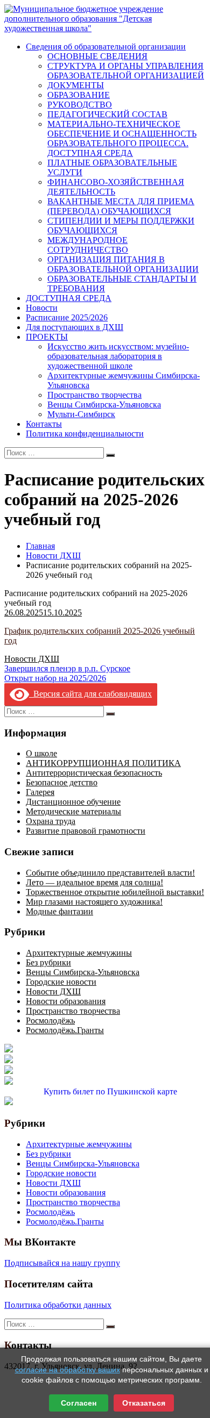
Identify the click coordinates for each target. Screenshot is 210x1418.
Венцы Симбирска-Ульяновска (104, 404)
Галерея (40, 792)
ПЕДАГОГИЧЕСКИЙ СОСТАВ (107, 114)
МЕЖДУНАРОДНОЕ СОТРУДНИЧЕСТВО (87, 244)
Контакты (44, 423)
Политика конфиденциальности (85, 433)
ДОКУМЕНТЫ (75, 85)
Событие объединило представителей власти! (110, 872)
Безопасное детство (61, 782)
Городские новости (61, 981)
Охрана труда (50, 821)
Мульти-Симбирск (81, 414)
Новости (42, 307)
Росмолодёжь (50, 1020)
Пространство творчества (94, 394)
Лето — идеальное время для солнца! (94, 882)
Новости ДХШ (53, 555)
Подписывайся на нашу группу (62, 1262)
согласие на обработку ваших (67, 1369)
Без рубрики (48, 962)
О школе (41, 753)
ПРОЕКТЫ (47, 336)
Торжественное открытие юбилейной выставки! (115, 892)
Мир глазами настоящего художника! (94, 901)
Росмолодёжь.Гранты (65, 1030)
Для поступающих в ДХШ (74, 327)
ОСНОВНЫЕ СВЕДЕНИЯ (97, 56)
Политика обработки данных (57, 1304)
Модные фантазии (59, 911)
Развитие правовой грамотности (85, 830)
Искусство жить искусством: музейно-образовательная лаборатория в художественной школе (118, 356)
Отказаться (143, 1403)
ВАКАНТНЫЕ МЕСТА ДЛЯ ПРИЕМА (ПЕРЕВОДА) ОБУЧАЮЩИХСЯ (120, 206)
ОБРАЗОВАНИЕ (78, 94)
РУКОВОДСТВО (79, 104)
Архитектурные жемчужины (79, 952)
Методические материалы (73, 811)
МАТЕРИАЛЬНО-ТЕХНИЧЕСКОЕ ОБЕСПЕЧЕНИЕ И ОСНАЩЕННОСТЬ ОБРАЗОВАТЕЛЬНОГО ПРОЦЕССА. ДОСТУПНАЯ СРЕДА (122, 138)
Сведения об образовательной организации (106, 46)
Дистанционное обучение (73, 801)
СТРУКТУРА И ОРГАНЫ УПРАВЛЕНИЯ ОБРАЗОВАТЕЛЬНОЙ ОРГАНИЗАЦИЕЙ (125, 70)
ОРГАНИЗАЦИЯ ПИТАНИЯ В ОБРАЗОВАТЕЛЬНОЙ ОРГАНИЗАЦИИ (123, 264)
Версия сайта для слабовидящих (90, 693)
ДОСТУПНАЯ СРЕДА (68, 298)
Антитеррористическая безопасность (94, 772)
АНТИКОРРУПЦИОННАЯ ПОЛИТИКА (103, 763)
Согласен (78, 1403)
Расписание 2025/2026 (67, 317)
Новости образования (66, 1001)
